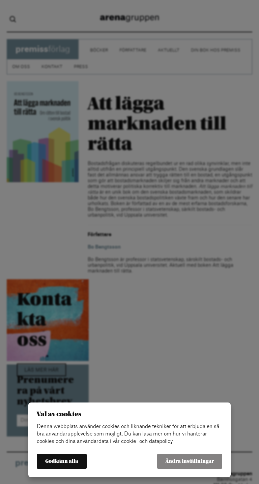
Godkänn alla (61, 461)
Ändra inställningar (190, 461)
